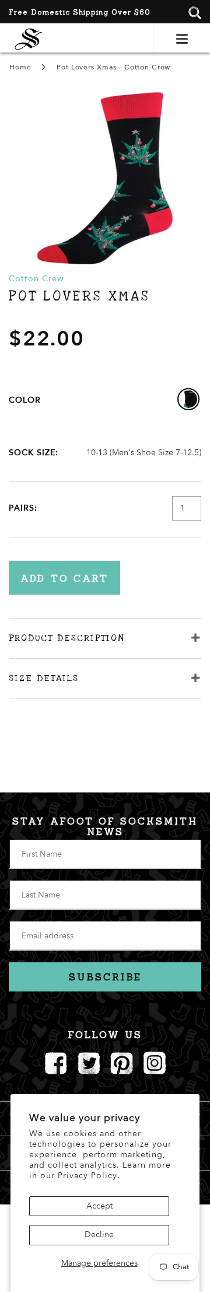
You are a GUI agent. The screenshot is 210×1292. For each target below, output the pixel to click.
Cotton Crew (36, 278)
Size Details (44, 678)
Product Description (66, 638)
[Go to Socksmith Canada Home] (29, 38)
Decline (99, 1234)
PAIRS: (23, 508)
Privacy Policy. (89, 1175)
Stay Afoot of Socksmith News (105, 826)
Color (25, 400)
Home (20, 67)
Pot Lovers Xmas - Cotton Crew (113, 67)
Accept (99, 1205)
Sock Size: (33, 452)
